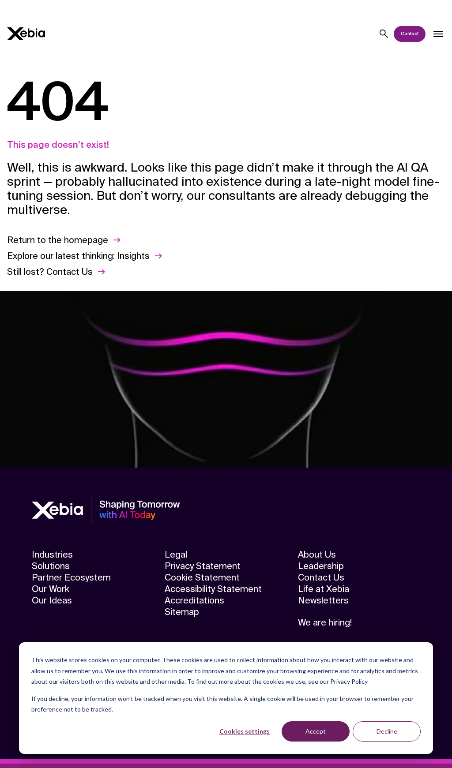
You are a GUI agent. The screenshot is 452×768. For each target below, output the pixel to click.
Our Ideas (52, 600)
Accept (315, 731)
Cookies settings (244, 731)
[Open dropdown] (437, 34)
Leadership (321, 566)
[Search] (384, 34)
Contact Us (321, 577)
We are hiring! (325, 622)
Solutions (51, 566)
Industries (52, 554)
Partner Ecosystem (71, 577)
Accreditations (194, 600)
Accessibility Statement (213, 589)
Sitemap (182, 612)
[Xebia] (26, 33)
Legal (176, 554)
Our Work (50, 589)
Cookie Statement (202, 577)
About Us (317, 554)
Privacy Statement (203, 566)
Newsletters (323, 600)
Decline (387, 731)
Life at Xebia (323, 589)
